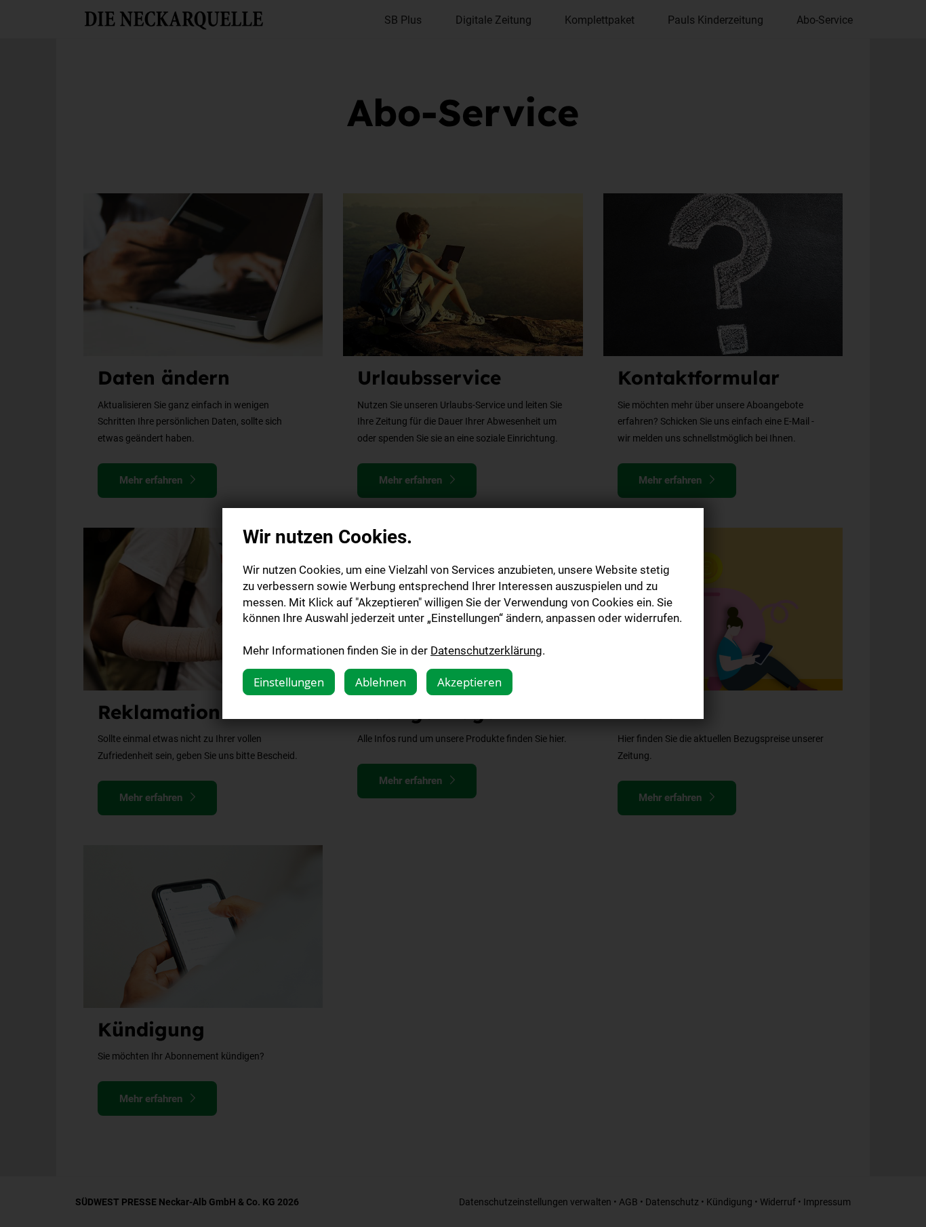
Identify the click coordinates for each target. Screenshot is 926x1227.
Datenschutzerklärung (486, 650)
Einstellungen (289, 682)
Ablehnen (380, 682)
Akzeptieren (469, 682)
